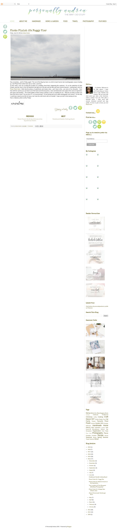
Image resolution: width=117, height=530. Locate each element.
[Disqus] (46, 150)
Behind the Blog (95, 413)
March (91, 502)
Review (106, 435)
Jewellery (103, 427)
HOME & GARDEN (51, 21)
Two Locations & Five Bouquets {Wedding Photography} (97, 486)
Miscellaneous (95, 429)
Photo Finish (89, 433)
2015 (89, 456)
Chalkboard (105, 414)
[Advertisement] (46, 231)
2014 (89, 458)
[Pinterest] (99, 123)
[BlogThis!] (37, 126)
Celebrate (95, 414)
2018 (89, 449)
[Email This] (36, 126)
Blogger (69, 526)
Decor (88, 419)
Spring (99, 437)
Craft (106, 417)
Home (105, 425)
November (92, 463)
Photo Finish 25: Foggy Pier (96, 479)
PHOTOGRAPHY (88, 21)
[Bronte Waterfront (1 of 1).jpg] (45, 80)
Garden (97, 423)
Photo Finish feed (15, 89)
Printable (88, 435)
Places (106, 433)
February (92, 504)
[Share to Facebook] (41, 126)
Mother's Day (104, 429)
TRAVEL (75, 21)
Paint (103, 431)
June (90, 475)
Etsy (104, 419)
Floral (106, 421)
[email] (98, 113)
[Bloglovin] (99, 128)
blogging (102, 413)
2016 (89, 454)
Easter (101, 419)
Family (88, 421)
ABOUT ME (23, 21)
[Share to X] (39, 126)
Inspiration (97, 427)
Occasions (89, 431)
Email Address (90, 138)
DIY (93, 419)
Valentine (92, 439)
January (91, 506)
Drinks (97, 419)
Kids (107, 427)
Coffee (95, 417)
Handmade (97, 425)
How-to (88, 427)
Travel (87, 439)
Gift (102, 423)
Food (88, 423)
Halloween (88, 425)
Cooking (100, 417)
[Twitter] (95, 128)
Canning (87, 414)
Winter (96, 439)
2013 (89, 509)
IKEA (92, 427)
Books (106, 413)
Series (94, 437)
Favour (94, 421)
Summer (105, 437)
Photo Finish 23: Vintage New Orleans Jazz (97, 490)
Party (106, 431)
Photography (97, 433)
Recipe (100, 435)
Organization (97, 431)
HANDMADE (36, 21)
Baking (88, 413)
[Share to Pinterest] (42, 126)
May (90, 497)
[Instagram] (104, 123)
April (90, 499)
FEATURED (102, 21)
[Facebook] (90, 123)
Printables (94, 435)
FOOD (65, 21)
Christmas (89, 417)
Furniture (93, 423)
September (92, 468)
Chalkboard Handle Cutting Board (98, 477)
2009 (89, 514)
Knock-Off (88, 429)
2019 (89, 447)
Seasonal (89, 437)
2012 (89, 512)
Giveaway (105, 423)
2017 (89, 451)
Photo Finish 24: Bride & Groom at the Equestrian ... (98, 482)
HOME (12, 21)
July (90, 472)
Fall (107, 419)
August (91, 470)
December (92, 461)
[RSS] (95, 123)
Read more (89, 104)
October (91, 465)
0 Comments (30, 126)
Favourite (100, 421)
